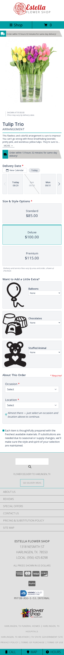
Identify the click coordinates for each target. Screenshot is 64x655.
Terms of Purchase (33, 642)
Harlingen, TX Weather (15, 637)
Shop (18, 24)
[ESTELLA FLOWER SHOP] (32, 16)
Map (33, 652)
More (7, 145)
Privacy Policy (9, 642)
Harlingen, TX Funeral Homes (22, 626)
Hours (55, 652)
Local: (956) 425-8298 (32, 557)
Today (34, 170)
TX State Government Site (47, 637)
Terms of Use (55, 642)
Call (11, 652)
